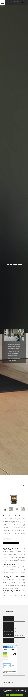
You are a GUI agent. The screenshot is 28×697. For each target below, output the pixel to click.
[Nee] (26, 692)
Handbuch (7, 677)
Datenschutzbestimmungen (16, 695)
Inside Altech (16, 3)
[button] (2, 2)
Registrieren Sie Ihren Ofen (14, 2)
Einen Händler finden (15, 1)
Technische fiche (8, 682)
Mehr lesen (7, 539)
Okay (8, 695)
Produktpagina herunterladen (10, 543)
